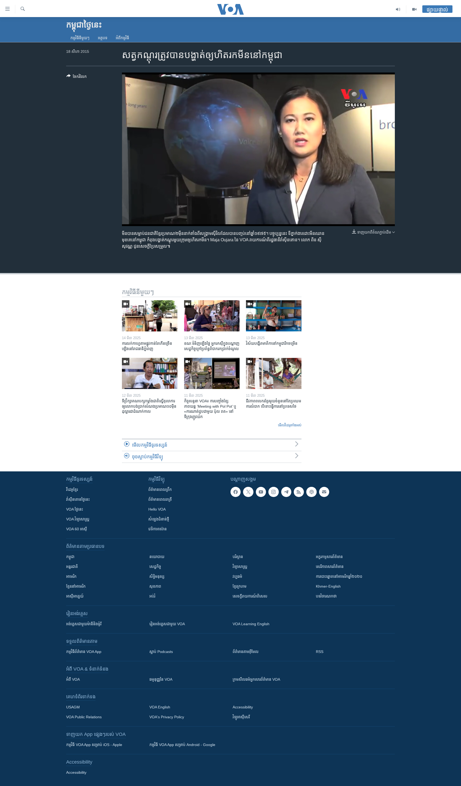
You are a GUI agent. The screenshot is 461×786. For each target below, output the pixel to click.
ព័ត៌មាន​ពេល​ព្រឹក (160, 489)
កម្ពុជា (70, 557)
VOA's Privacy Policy (166, 717)
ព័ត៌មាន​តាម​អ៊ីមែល (246, 651)
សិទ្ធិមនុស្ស (156, 576)
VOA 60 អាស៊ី (76, 529)
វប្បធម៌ (237, 576)
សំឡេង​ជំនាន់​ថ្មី (158, 519)
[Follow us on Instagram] (273, 492)
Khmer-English (328, 586)
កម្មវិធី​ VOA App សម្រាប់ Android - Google (182, 745)
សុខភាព (155, 586)
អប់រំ (152, 596)
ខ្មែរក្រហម (240, 586)
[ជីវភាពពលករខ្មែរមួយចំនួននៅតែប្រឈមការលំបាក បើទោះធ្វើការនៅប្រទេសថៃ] (273, 373)
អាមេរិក (71, 576)
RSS (319, 651)
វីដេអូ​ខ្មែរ (72, 489)
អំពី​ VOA (73, 679)
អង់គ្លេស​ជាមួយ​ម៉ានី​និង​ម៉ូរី (83, 624)
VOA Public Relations (84, 717)
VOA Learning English (251, 624)
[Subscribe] (324, 492)
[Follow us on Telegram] (286, 492)
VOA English (159, 707)
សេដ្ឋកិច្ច (155, 566)
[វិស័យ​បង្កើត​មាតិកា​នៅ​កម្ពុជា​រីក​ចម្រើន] (273, 315)
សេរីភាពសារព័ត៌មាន (330, 566)
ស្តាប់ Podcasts (161, 651)
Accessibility (243, 707)
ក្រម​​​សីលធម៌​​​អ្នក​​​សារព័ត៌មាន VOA (256, 679)
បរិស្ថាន (238, 557)
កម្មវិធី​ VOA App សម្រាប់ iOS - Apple (94, 745)
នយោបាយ (156, 557)
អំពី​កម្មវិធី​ (122, 38)
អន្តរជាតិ (72, 566)
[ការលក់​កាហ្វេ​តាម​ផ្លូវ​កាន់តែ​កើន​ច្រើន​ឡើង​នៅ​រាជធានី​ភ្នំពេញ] (149, 315)
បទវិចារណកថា (326, 596)
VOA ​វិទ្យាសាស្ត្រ (77, 519)
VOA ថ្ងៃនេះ (74, 509)
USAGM (73, 707)
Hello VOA (157, 509)
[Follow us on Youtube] (261, 492)
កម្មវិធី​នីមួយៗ (79, 38)
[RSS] (299, 492)
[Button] (76, 77)
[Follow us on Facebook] (235, 492)
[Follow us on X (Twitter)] (248, 492)
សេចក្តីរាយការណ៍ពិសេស (250, 596)
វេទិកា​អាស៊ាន (157, 529)
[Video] (414, 9)
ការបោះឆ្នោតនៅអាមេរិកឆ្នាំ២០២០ (339, 576)
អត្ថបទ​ (102, 38)
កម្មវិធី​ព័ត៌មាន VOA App (83, 651)
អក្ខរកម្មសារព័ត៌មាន (329, 557)
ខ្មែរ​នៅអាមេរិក (76, 586)
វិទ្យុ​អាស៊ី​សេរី (241, 717)
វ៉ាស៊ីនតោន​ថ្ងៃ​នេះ (78, 499)
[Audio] (398, 9)
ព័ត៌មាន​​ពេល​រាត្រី (160, 499)
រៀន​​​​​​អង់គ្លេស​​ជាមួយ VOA (167, 624)
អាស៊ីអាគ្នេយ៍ (75, 596)
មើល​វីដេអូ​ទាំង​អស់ (289, 425)
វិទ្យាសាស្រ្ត (240, 566)
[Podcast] (311, 492)
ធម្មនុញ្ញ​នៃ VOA (160, 679)
